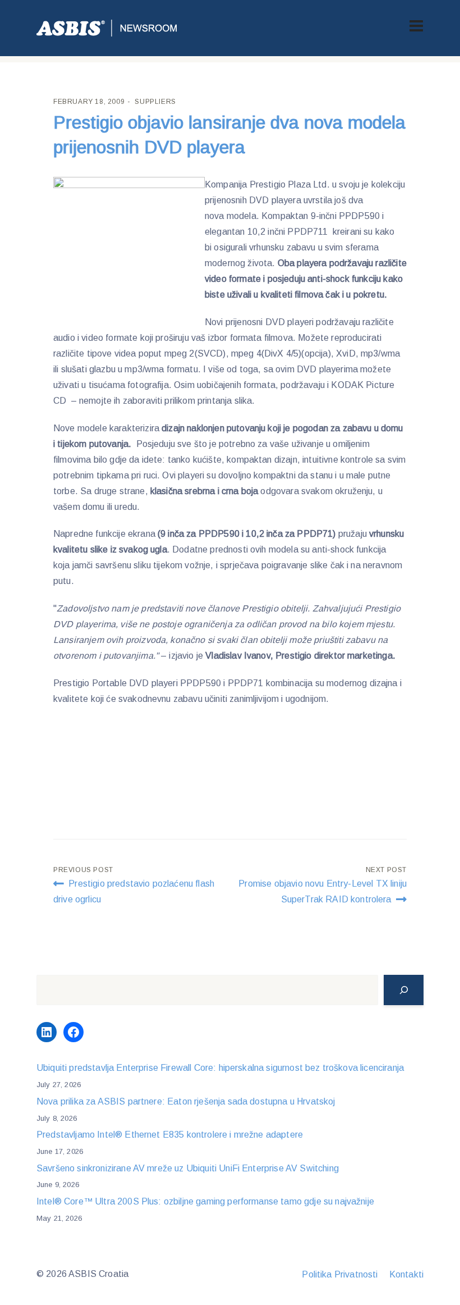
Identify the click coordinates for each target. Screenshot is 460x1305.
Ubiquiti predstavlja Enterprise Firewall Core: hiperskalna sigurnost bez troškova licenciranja (220, 1068)
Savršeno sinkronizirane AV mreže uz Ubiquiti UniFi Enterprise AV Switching (187, 1168)
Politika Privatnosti (340, 1274)
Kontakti (406, 1274)
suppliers (155, 102)
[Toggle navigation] (416, 26)
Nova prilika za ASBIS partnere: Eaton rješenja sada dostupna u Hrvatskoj (185, 1101)
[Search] (404, 990)
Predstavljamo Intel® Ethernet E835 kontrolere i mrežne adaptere (169, 1134)
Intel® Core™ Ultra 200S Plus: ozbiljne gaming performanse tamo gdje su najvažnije (205, 1201)
